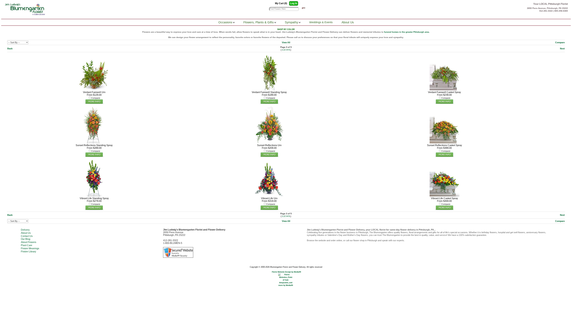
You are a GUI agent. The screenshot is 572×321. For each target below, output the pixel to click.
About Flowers (28, 242)
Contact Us (27, 236)
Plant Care (26, 245)
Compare (560, 42)
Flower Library (28, 251)
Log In (293, 3)
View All (286, 42)
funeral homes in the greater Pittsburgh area (406, 32)
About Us (26, 233)
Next (562, 48)
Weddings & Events (321, 22)
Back (10, 48)
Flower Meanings (30, 248)
